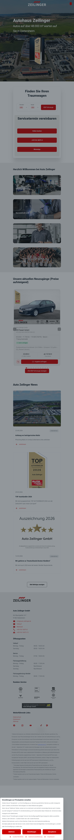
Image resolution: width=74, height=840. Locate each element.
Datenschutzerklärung (35, 837)
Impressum (51, 837)
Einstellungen (31, 832)
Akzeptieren (52, 832)
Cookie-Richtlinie (18, 837)
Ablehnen (11, 832)
